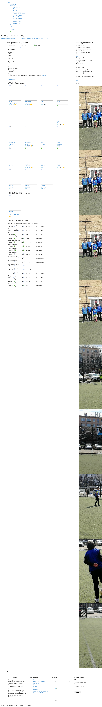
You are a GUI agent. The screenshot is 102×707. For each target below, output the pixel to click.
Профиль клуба (12, 79)
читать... (78, 56)
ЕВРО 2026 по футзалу (39, 681)
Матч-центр (13, 4)
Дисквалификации (38, 684)
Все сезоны (36, 680)
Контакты (12, 29)
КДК (11, 26)
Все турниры (13, 25)
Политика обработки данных (40, 691)
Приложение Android (38, 692)
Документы (13, 28)
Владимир (12, 5)
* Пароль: (77, 688)
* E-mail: (76, 680)
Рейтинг (35, 686)
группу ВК (43, 75)
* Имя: (76, 684)
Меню (9, 2)
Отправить (77, 692)
